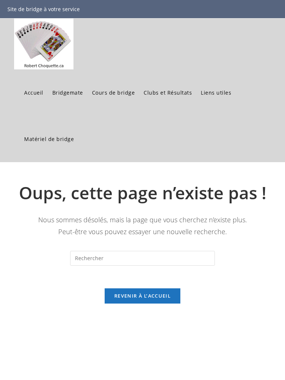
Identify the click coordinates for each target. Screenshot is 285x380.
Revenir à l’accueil (142, 295)
